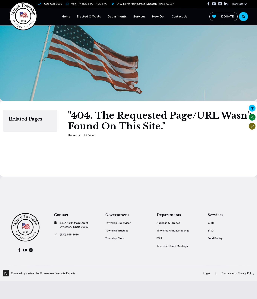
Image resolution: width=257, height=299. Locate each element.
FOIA (159, 238)
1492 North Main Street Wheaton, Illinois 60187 (145, 4)
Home (66, 16)
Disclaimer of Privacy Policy (238, 273)
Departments (117, 16)
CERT (211, 223)
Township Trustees (116, 230)
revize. (30, 273)
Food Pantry (215, 238)
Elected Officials (89, 16)
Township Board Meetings (172, 246)
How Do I (158, 16)
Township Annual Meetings (173, 230)
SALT (211, 230)
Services (139, 16)
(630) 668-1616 (52, 4)
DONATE (227, 16)
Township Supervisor (118, 223)
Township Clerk (114, 238)
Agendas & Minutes (168, 223)
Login (206, 273)
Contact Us (179, 16)
